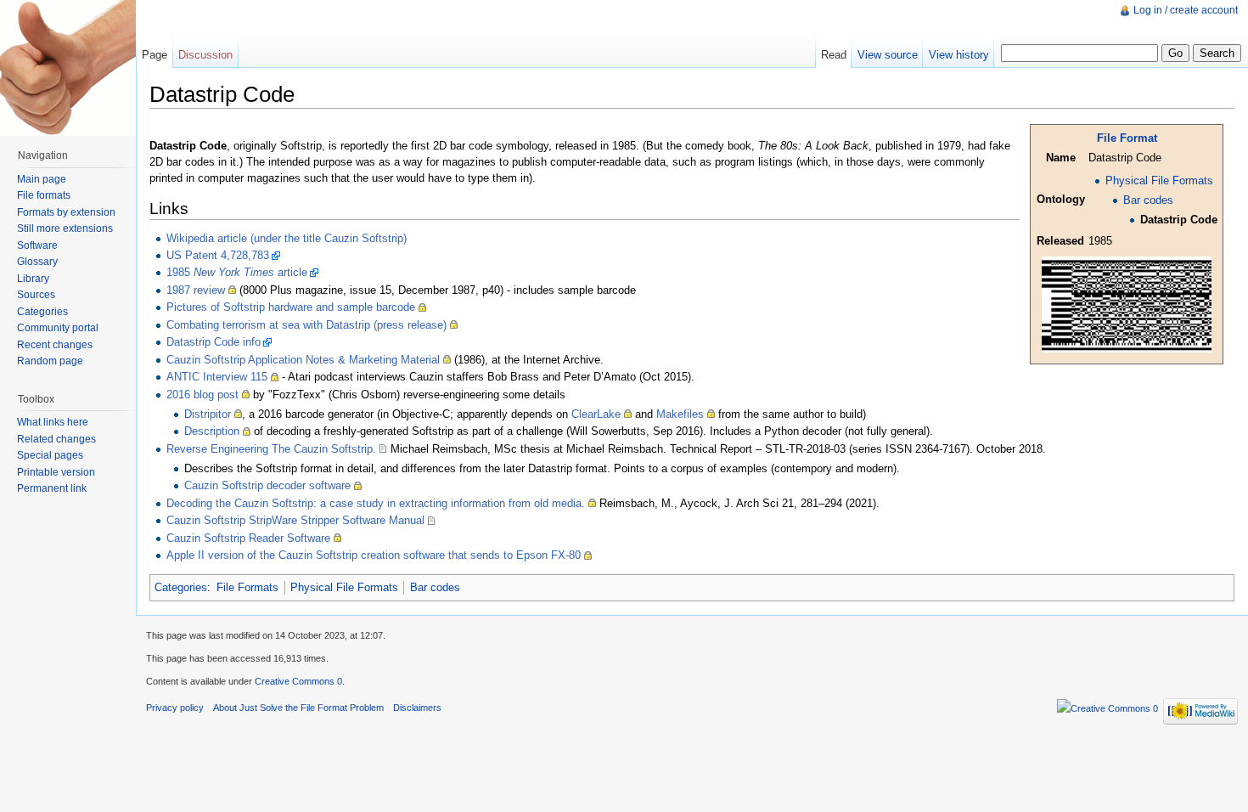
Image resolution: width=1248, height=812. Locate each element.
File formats (43, 195)
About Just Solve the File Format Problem (298, 707)
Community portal (57, 328)
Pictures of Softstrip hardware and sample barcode (290, 307)
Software (37, 245)
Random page (50, 361)
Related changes (56, 439)
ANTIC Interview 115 (216, 376)
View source (887, 54)
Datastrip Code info (213, 342)
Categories (181, 587)
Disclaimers (417, 707)
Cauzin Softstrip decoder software (267, 485)
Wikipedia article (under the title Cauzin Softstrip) (286, 238)
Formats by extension (66, 212)
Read (833, 54)
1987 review (195, 290)
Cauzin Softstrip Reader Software (248, 538)
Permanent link (52, 488)
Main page (41, 179)
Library (33, 279)
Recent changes (55, 345)
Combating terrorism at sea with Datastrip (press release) (306, 325)
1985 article (236, 272)
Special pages (50, 455)
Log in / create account (1185, 10)
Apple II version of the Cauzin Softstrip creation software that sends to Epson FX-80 (373, 555)
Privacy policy (175, 707)
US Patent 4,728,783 (217, 255)
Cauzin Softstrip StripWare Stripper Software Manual (295, 520)
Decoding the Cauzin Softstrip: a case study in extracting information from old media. (375, 503)
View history (959, 54)
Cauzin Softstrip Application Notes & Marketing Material (303, 359)
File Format (1127, 138)
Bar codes (1148, 200)
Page (154, 54)
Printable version (56, 472)
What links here (52, 422)
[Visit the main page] (68, 68)
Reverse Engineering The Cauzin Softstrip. (271, 449)
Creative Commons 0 (298, 681)
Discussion (205, 54)
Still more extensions (65, 228)
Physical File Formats (1159, 180)
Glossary (37, 262)
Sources (36, 295)
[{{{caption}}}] (1126, 303)
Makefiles (680, 414)
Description (211, 431)
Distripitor (207, 414)
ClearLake (596, 414)
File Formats (247, 587)
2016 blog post (202, 394)
